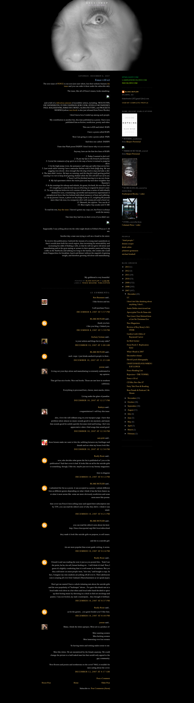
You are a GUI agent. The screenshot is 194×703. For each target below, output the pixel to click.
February (131, 433)
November (132, 398)
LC (128, 297)
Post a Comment (103, 678)
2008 (127, 286)
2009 (127, 282)
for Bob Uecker (133, 341)
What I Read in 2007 (135, 352)
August (131, 410)
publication (104, 283)
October (131, 402)
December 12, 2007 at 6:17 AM (92, 672)
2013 (127, 267)
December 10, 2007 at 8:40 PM (92, 616)
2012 (127, 271)
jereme (102, 367)
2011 (127, 275)
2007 (127, 290)
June (130, 418)
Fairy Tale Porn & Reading (138, 386)
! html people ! (128, 240)
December (132, 294)
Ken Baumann (99, 297)
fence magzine (89, 283)
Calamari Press (128, 225)
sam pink (101, 438)
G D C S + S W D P (97, 3)
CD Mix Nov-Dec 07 (135, 382)
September (132, 406)
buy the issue (63, 209)
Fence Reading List (135, 370)
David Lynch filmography (137, 359)
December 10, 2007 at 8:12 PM (92, 477)
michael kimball (128, 254)
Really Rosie (99, 456)
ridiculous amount (63, 103)
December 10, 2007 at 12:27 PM (92, 400)
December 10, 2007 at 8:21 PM (92, 514)
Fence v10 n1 (132, 378)
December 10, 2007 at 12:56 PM (92, 449)
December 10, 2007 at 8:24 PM (92, 551)
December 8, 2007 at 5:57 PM (93, 312)
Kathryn (101, 407)
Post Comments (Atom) (100, 688)
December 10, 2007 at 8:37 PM (92, 601)
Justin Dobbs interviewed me (139, 308)
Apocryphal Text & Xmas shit (139, 312)
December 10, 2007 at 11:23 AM (92, 360)
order (142, 194)
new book (73, 110)
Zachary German (98, 337)
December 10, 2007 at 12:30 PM (92, 431)
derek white (127, 247)
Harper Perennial (133, 142)
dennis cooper (128, 243)
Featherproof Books (130, 194)
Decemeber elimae (134, 355)
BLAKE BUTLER (97, 319)
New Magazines (133, 323)
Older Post (105, 683)
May (130, 422)
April (130, 426)
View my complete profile (135, 103)
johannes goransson (130, 250)
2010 (127, 279)
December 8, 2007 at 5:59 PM (93, 330)
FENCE (60, 84)
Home (76, 683)
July (130, 414)
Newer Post (46, 683)
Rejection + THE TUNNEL (138, 374)
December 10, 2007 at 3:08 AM (92, 345)
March (130, 430)
